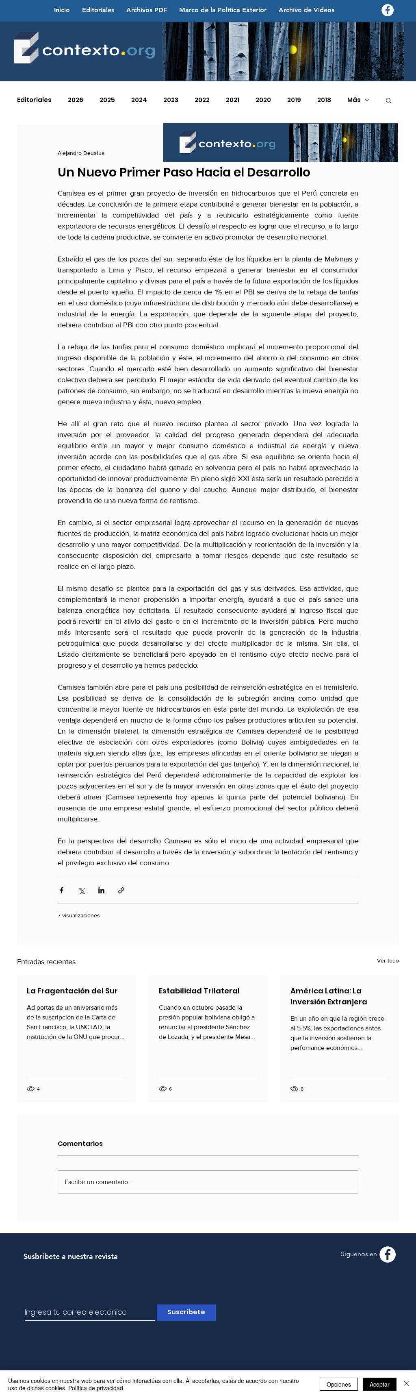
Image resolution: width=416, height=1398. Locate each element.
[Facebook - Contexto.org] (387, 10)
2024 (139, 100)
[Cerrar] (406, 1384)
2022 (202, 100)
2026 (75, 100)
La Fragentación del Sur (72, 991)
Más (354, 100)
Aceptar (380, 1384)
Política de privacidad (95, 1388)
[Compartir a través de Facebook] (61, 890)
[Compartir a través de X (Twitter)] (81, 890)
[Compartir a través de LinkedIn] (101, 890)
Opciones (339, 1384)
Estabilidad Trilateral (199, 991)
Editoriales (34, 100)
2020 (263, 100)
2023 (170, 100)
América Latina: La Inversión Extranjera (328, 996)
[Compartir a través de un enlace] (121, 890)
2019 (294, 100)
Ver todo (388, 960)
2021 (232, 100)
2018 (324, 100)
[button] (388, 100)
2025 (107, 100)
